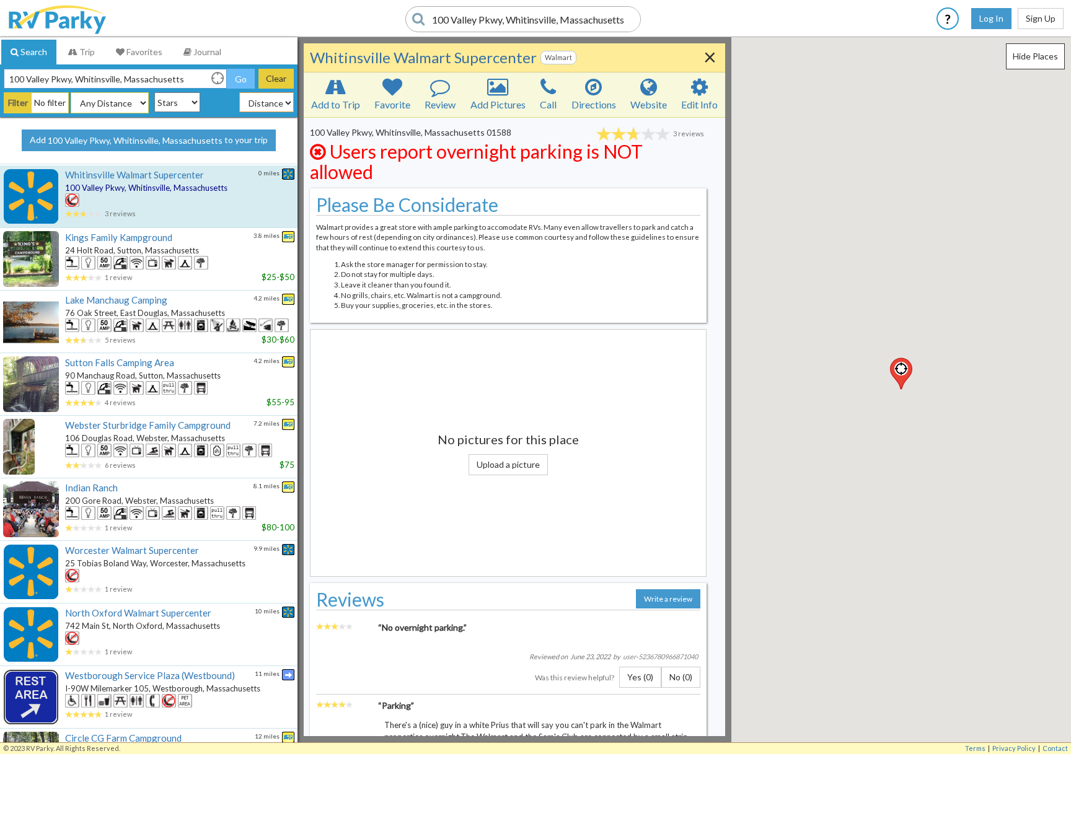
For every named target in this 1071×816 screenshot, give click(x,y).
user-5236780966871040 (660, 656)
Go (241, 79)
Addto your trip (149, 140)
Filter (18, 102)
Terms (975, 748)
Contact (1055, 748)
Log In (991, 18)
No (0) (680, 677)
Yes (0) (640, 677)
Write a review (668, 598)
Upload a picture (508, 464)
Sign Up (1041, 18)
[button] (901, 374)
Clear (276, 78)
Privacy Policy (1014, 748)
